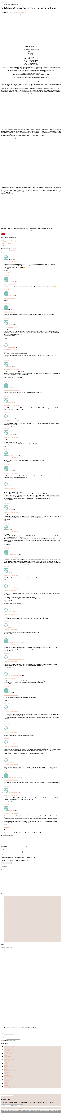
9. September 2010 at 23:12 (11, 437)
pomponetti (7, 1069)
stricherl (10, 470)
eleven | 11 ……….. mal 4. (7, 240)
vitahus (5, 1082)
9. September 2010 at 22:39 (11, 531)
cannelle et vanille (8, 1047)
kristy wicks (7, 1060)
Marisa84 (10, 324)
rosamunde (11, 418)
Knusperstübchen (8, 1057)
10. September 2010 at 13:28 (11, 390)
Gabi (9, 709)
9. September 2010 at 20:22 (11, 813)
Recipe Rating (4, 835)
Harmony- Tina (12, 744)
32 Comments (22, 12)
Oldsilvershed (7, 1067)
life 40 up (6, 1062)
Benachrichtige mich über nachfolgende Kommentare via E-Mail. (19, 857)
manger (6, 1065)
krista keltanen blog (9, 1059)
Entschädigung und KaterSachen (9, 242)
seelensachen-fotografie (10, 1070)
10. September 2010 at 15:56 (11, 369)
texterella (6, 1075)
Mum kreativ (11, 347)
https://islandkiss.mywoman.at (11, 273)
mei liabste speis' (8, 1066)
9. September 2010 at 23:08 (11, 473)
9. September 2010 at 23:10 (11, 457)
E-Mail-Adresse (5, 852)
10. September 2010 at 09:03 (11, 420)
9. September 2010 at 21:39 (11, 590)
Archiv (2, 1033)
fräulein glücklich (8, 1052)
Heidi (9, 387)
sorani (9, 627)
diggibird (10, 509)
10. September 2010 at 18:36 (11, 349)
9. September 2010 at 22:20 (11, 575)
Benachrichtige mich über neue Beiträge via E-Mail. (15, 860)
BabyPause (13, 248)
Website (3, 854)
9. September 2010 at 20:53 (11, 629)
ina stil (5, 1055)
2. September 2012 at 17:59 (11, 261)
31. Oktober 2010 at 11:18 (11, 327)
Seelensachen (4, 2)
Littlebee (6, 1063)
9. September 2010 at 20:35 (11, 746)
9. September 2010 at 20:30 (11, 780)
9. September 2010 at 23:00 (11, 488)
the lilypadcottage (8, 1076)
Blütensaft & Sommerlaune (7, 243)
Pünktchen (11, 295)
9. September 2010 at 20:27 (11, 795)
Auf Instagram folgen (7, 1095)
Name (2, 849)
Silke (9, 485)
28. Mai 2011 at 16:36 (9, 298)
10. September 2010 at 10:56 (11, 405)
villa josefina (7, 1079)
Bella (9, 572)
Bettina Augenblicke (13, 792)
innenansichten (7, 1056)
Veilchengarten (12, 587)
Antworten (6, 275)
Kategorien (3, 1040)
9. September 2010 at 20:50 (11, 711)
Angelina (10, 402)
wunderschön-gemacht (10, 1087)
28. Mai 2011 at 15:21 (9, 312)
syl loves (6, 1073)
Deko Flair (11, 762)
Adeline (10, 366)
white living (7, 1083)
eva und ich (6, 1050)
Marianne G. (11, 281)
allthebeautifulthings (9, 1046)
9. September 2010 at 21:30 (11, 614)
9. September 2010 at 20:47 (11, 732)
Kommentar (4, 846)
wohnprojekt (7, 1086)
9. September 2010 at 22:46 (11, 512)
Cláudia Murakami (13, 455)
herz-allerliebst (8, 1053)
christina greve (7, 1049)
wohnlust (6, 1085)
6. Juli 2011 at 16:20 (9, 284)
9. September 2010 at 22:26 (11, 557)
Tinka (9, 692)
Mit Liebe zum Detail (13, 554)
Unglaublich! (13, 250)
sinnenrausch (7, 1072)
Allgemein (9, 245)
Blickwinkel (11, 810)
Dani (9, 730)
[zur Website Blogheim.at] (5, 1090)
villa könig (6, 1080)
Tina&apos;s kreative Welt (15, 642)
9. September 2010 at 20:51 (11, 645)
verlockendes (7, 1077)
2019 (20, 1108)
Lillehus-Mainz (12, 611)
